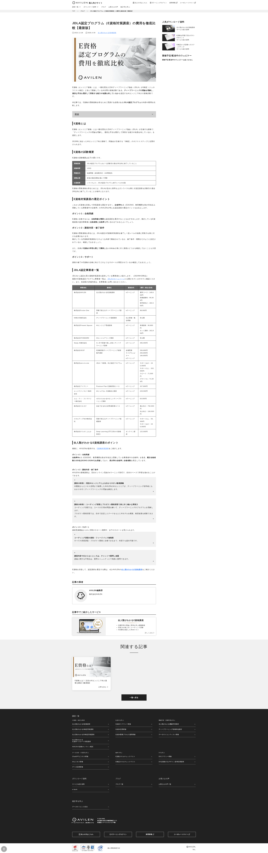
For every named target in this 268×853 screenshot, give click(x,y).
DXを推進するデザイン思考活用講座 (171, 761)
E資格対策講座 (103, 448)
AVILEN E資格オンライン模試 (82, 746)
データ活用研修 (77, 767)
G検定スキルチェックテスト (125, 761)
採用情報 (149, 834)
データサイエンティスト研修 (169, 734)
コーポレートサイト (181, 834)
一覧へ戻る (134, 697)
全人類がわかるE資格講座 (107, 33)
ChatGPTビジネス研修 (80, 756)
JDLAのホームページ (116, 279)
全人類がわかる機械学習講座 (169, 724)
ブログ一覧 (119, 784)
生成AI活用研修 (120, 729)
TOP (73, 11)
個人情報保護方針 (114, 848)
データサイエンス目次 (80, 807)
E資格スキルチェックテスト (125, 756)
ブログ (103, 7)
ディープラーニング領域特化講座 (170, 729)
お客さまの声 (113, 7)
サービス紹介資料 (78, 784)
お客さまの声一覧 (165, 784)
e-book (74, 789)
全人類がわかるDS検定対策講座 (83, 734)
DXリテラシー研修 (165, 756)
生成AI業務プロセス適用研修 (125, 734)
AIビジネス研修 (77, 761)
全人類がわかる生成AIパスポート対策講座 (81, 740)
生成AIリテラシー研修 (123, 724)
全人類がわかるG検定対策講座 (83, 729)
